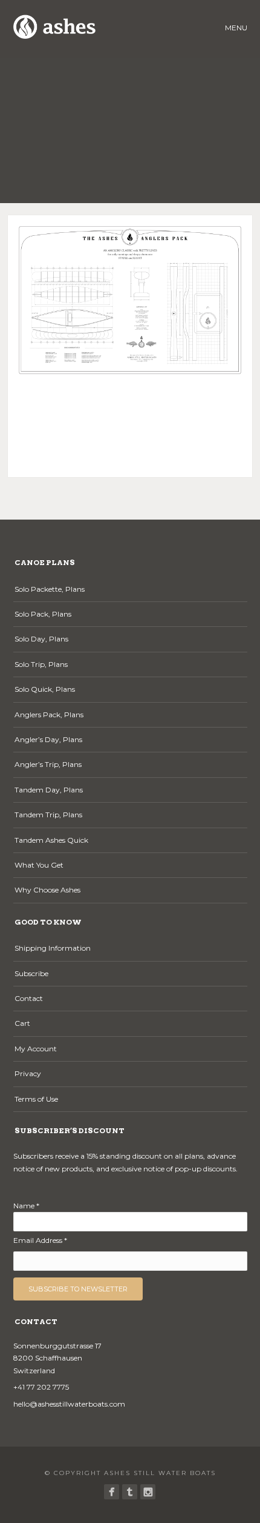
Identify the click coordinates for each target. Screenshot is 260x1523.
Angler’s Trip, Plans (48, 764)
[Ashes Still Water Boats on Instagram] (147, 1491)
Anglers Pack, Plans (49, 714)
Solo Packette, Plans (50, 589)
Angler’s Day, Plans (48, 739)
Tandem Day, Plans (49, 789)
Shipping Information (53, 947)
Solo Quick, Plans (45, 689)
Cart (22, 1023)
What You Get (39, 864)
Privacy (28, 1073)
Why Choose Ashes (47, 889)
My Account (36, 1048)
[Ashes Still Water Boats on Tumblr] (129, 1491)
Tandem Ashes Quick (51, 840)
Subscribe (31, 973)
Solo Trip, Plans (41, 664)
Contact (29, 998)
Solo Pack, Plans (43, 613)
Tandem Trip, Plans (48, 814)
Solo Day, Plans (41, 638)
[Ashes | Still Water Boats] (111, 1491)
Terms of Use (36, 1098)
